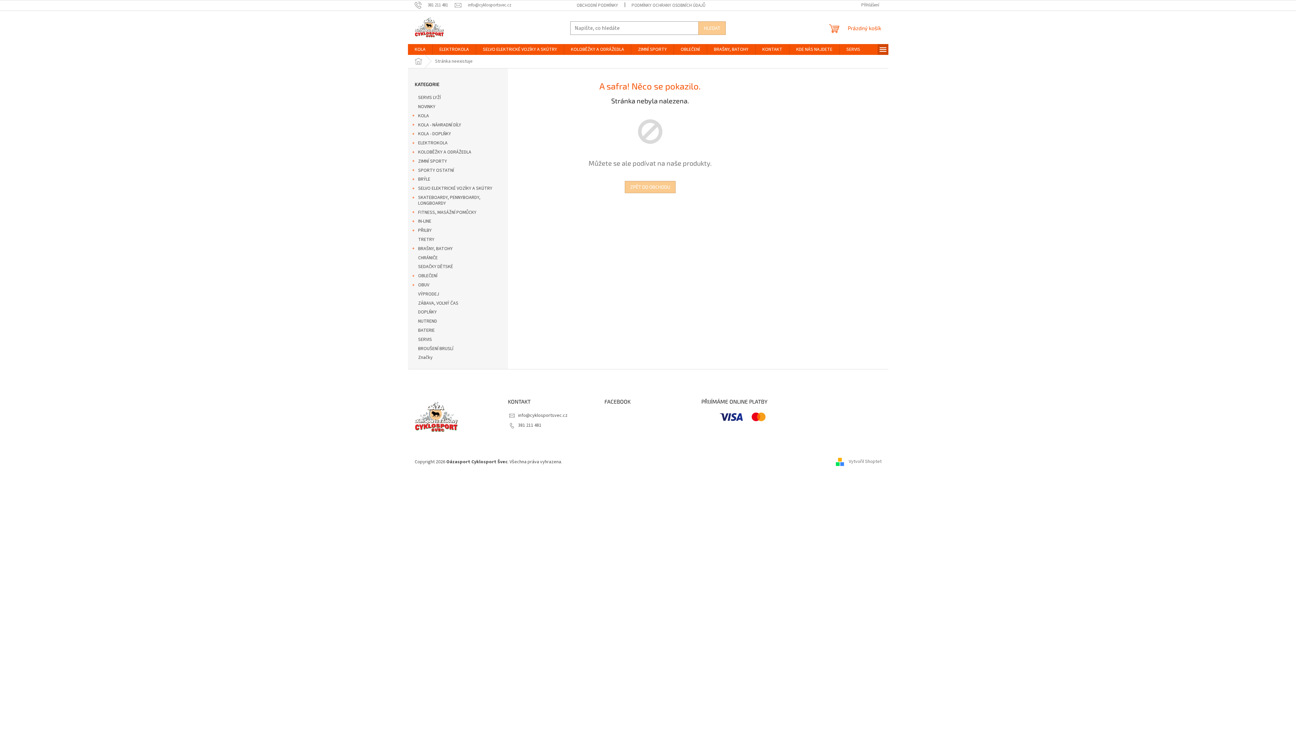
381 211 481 (529, 425)
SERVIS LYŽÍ (429, 97)
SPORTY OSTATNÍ (436, 170)
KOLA (423, 116)
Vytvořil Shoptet (865, 462)
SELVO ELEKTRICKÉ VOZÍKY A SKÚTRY (455, 188)
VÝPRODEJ (428, 294)
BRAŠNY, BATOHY (435, 248)
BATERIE (426, 330)
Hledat (712, 28)
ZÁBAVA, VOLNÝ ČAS (438, 303)
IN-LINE (424, 221)
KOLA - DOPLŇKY (434, 133)
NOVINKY (426, 106)
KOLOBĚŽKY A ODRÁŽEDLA (444, 152)
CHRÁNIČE (428, 258)
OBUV (423, 285)
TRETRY (426, 239)
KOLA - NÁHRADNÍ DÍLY (439, 125)
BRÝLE (424, 179)
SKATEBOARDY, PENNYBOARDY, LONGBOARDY (449, 200)
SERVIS (425, 339)
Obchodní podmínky (597, 5)
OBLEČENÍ (427, 275)
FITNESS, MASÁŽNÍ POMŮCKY (447, 212)
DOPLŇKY (427, 312)
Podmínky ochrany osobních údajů (668, 5)
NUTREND (427, 321)
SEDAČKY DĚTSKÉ (435, 266)
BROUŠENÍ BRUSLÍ (435, 348)
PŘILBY (425, 230)
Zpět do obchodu (650, 187)
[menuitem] (420, 49)
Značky (425, 357)
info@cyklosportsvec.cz (543, 415)
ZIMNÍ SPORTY (432, 161)
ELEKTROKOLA (433, 143)
